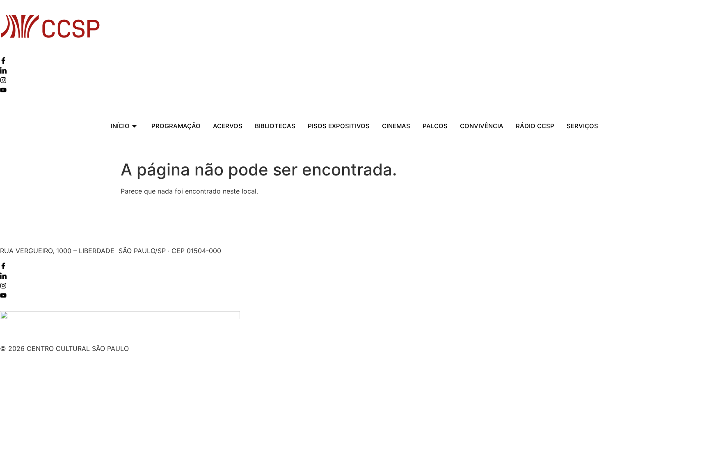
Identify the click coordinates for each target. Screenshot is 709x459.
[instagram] (3, 81)
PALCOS (435, 126)
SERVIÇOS (582, 126)
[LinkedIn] (3, 71)
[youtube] (3, 91)
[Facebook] (3, 61)
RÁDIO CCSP (535, 126)
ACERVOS (227, 126)
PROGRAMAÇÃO (176, 126)
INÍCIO (120, 126)
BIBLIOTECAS (275, 126)
